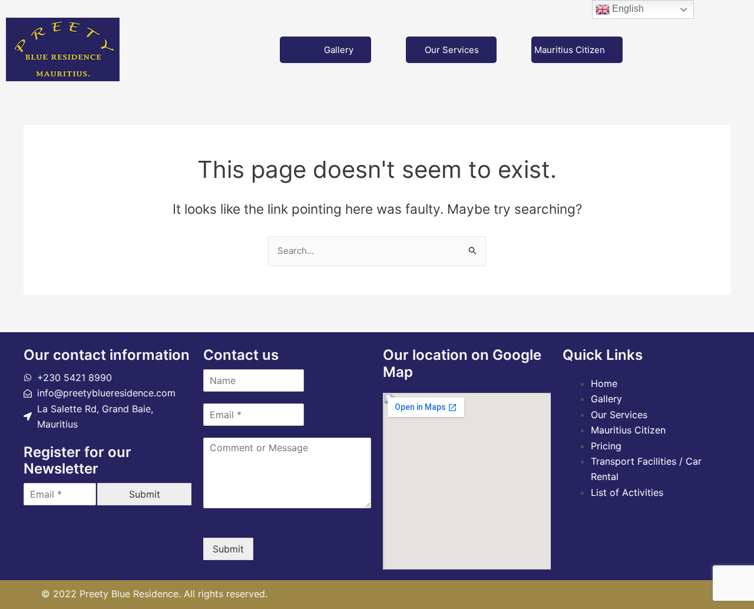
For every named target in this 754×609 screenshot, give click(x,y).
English (627, 9)
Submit (144, 494)
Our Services (452, 49)
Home (604, 383)
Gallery (338, 49)
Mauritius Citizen (569, 49)
